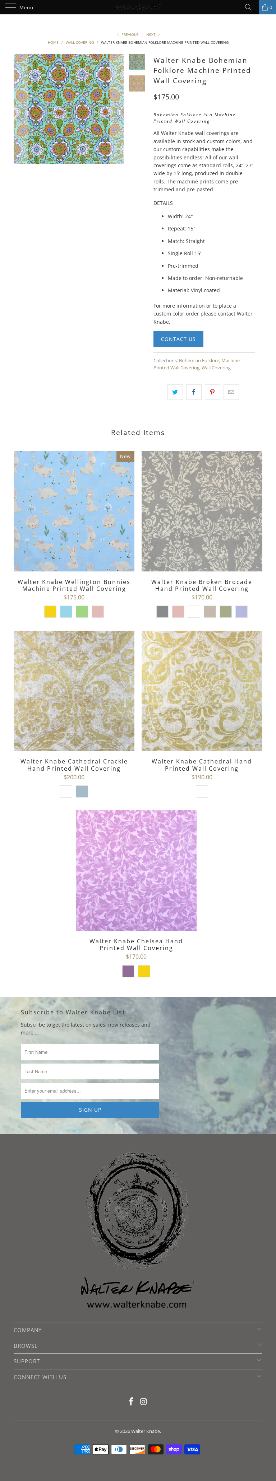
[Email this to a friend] (231, 392)
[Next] (117, 118)
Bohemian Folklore (199, 361)
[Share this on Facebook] (194, 392)
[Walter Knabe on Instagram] (144, 1401)
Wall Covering (216, 368)
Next (151, 34)
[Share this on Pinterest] (212, 392)
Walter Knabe (145, 1431)
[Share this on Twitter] (175, 392)
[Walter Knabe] (138, 7)
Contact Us (178, 339)
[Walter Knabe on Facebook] (131, 1401)
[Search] (250, 7)
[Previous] (20, 118)
